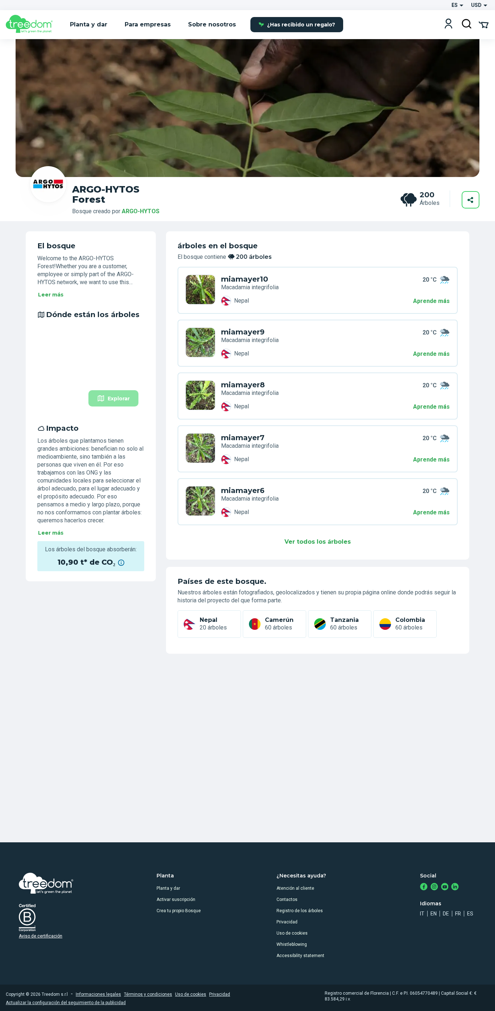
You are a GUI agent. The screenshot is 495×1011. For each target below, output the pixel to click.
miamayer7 (243, 437)
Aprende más (431, 301)
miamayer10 (244, 279)
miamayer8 (243, 384)
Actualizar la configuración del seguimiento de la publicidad (66, 1002)
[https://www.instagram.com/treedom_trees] (434, 887)
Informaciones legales (98, 994)
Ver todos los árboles (317, 541)
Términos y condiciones (148, 994)
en (433, 914)
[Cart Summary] (483, 24)
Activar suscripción (176, 899)
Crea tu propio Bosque (179, 910)
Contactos (287, 899)
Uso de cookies (292, 933)
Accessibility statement (300, 955)
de (446, 914)
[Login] (448, 24)
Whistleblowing (291, 944)
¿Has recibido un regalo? (301, 24)
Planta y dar (168, 888)
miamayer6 (243, 490)
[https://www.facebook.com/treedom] (424, 887)
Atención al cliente (295, 888)
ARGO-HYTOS (140, 211)
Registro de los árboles (299, 910)
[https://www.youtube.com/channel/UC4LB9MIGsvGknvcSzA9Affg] (445, 887)
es (470, 914)
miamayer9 (243, 332)
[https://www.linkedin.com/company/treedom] (455, 887)
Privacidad (287, 921)
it (422, 914)
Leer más (50, 294)
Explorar (119, 398)
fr (458, 914)
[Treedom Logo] (32, 24)
